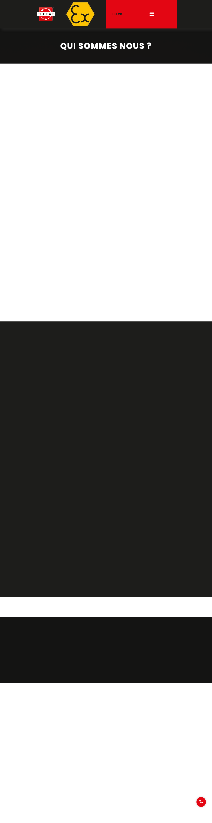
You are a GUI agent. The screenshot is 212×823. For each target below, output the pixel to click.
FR (120, 14)
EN (114, 14)
